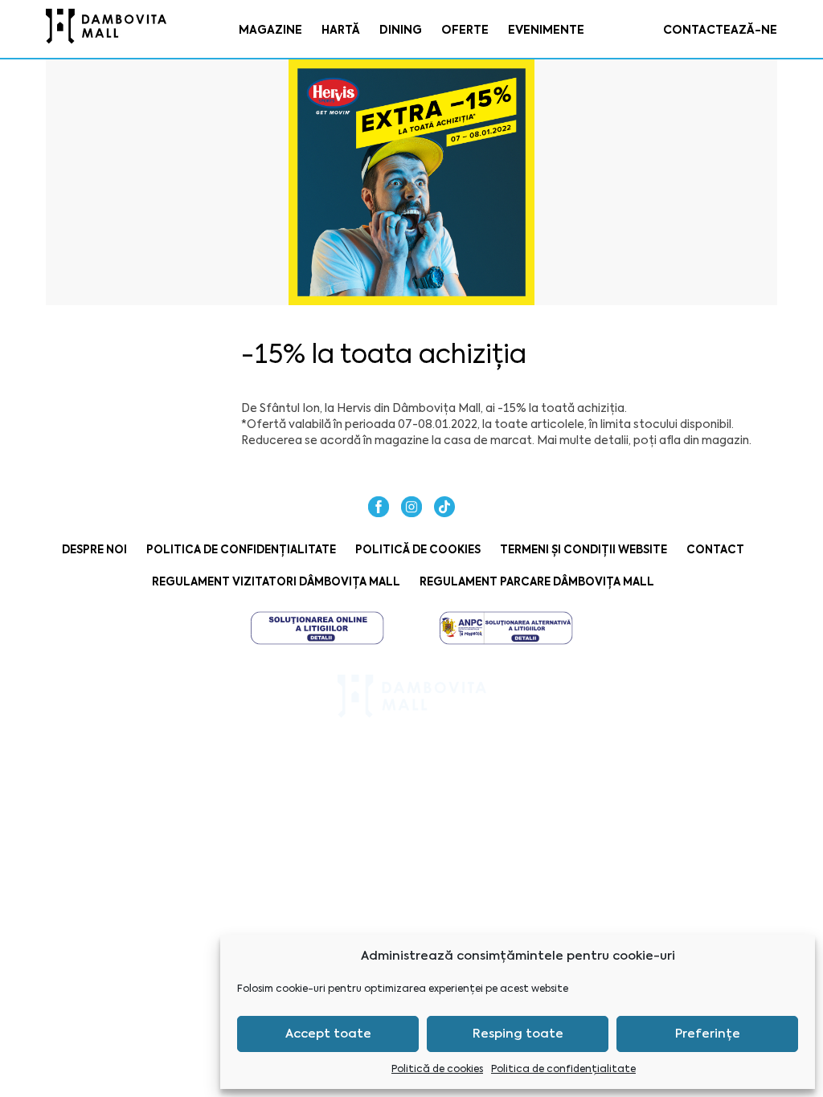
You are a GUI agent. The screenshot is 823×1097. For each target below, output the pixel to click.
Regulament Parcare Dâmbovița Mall (537, 581)
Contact (715, 549)
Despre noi (94, 549)
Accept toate (328, 1034)
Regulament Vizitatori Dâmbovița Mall (276, 581)
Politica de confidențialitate (563, 1068)
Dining (400, 30)
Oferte (465, 30)
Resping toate (518, 1034)
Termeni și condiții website (583, 549)
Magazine (270, 30)
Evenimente (546, 30)
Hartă (340, 30)
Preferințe (707, 1034)
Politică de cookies (437, 1068)
